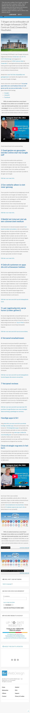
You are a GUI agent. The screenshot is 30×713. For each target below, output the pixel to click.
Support (17, 693)
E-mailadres (6, 596)
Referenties (5, 690)
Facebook (7, 97)
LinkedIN (7, 95)
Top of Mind (20, 322)
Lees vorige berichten (9, 602)
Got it (20, 14)
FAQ (16, 690)
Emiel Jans (16, 56)
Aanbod (17, 687)
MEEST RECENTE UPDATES (13, 646)
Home (3, 687)
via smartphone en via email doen (14, 504)
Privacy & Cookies (19, 696)
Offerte (4, 693)
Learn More (12, 14)
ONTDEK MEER (24, 547)
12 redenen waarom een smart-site (15, 507)
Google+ (6, 93)
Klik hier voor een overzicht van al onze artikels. (14, 331)
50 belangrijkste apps (12, 428)
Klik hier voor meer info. (7, 178)
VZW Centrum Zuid (17, 61)
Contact (4, 696)
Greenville (4, 63)
